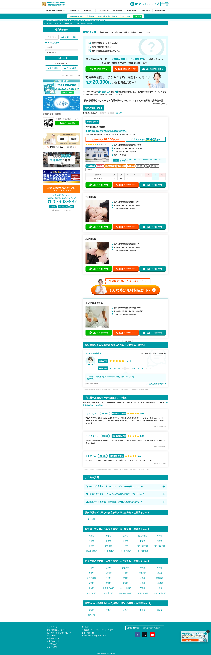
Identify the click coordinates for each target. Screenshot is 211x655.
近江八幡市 (142, 536)
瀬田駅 (91, 583)
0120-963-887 (127, 69)
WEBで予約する (154, 69)
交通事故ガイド (132, 10)
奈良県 (159, 610)
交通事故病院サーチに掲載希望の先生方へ (144, 628)
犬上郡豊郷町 (108, 551)
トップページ (52, 627)
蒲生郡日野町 (142, 546)
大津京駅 (159, 583)
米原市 (125, 546)
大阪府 (125, 610)
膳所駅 (125, 583)
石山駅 (108, 583)
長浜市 (125, 536)
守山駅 (125, 578)
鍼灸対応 (119, 113)
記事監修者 (146, 10)
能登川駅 (142, 573)
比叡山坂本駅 (108, 588)
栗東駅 (142, 578)
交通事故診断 (52, 644)
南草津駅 (159, 578)
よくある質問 (52, 647)
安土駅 (159, 573)
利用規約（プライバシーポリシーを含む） (98, 630)
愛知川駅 (91, 519)
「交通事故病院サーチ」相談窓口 (126, 59)
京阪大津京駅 (142, 593)
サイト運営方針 (88, 633)
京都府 (108, 610)
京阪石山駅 (91, 593)
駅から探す (54, 68)
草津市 (159, 536)
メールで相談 (165, 2)
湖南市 (159, 541)
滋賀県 (49, 47)
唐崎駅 (91, 588)
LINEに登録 (137, 16)
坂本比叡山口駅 (160, 593)
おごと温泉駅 (125, 588)
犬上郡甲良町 (125, 551)
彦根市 (108, 536)
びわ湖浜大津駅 (125, 593)
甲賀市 (125, 541)
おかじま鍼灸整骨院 (93, 353)
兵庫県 (142, 610)
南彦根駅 (108, 573)
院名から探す (71, 68)
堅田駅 (142, 588)
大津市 (91, 536)
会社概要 (85, 627)
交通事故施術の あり (146, 139)
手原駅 (142, 568)
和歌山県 (91, 615)
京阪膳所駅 (108, 593)
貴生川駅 (125, 568)
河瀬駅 (125, 573)
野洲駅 (108, 578)
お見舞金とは (74, 10)
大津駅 (142, 583)
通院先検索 (51, 635)
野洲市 (142, 541)
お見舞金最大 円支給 (105, 139)
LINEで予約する (98, 69)
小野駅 (159, 588)
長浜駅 (108, 568)
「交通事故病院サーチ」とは (55, 10)
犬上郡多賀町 (142, 551)
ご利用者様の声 (103, 10)
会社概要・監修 (160, 10)
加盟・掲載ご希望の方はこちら (71, 75)
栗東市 (108, 541)
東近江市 (108, 546)
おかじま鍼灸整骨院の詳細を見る (155, 384)
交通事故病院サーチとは (56, 630)
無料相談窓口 (88, 10)
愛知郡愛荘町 (51, 52)
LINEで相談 (165, 5)
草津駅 (159, 568)
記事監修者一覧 (53, 641)
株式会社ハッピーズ (107, 653)
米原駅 (91, 568)
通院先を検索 (117, 10)
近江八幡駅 (91, 578)
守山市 (91, 541)
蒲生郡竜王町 (159, 546)
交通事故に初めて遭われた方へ (59, 633)
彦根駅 (91, 573)
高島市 (91, 546)
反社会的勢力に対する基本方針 (94, 635)
